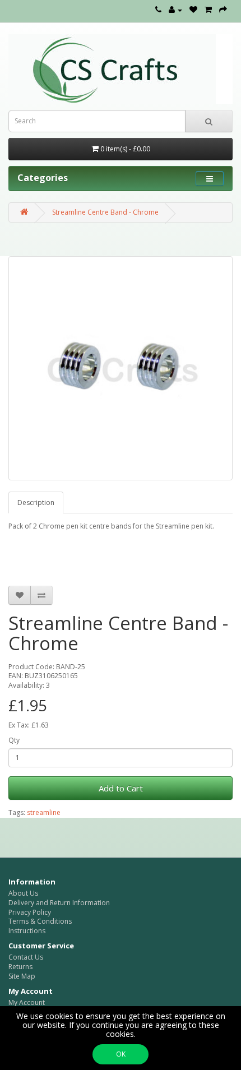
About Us (23, 893)
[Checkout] (223, 10)
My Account (26, 1002)
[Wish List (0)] (193, 10)
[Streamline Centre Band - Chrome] (120, 368)
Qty (14, 740)
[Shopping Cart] (208, 10)
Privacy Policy (29, 912)
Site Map (21, 976)
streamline (44, 812)
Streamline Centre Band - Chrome (105, 212)
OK (121, 1054)
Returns (20, 966)
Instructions (26, 930)
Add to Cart (121, 788)
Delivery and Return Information (59, 902)
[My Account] (175, 10)
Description (35, 502)
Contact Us (25, 957)
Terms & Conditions (40, 921)
